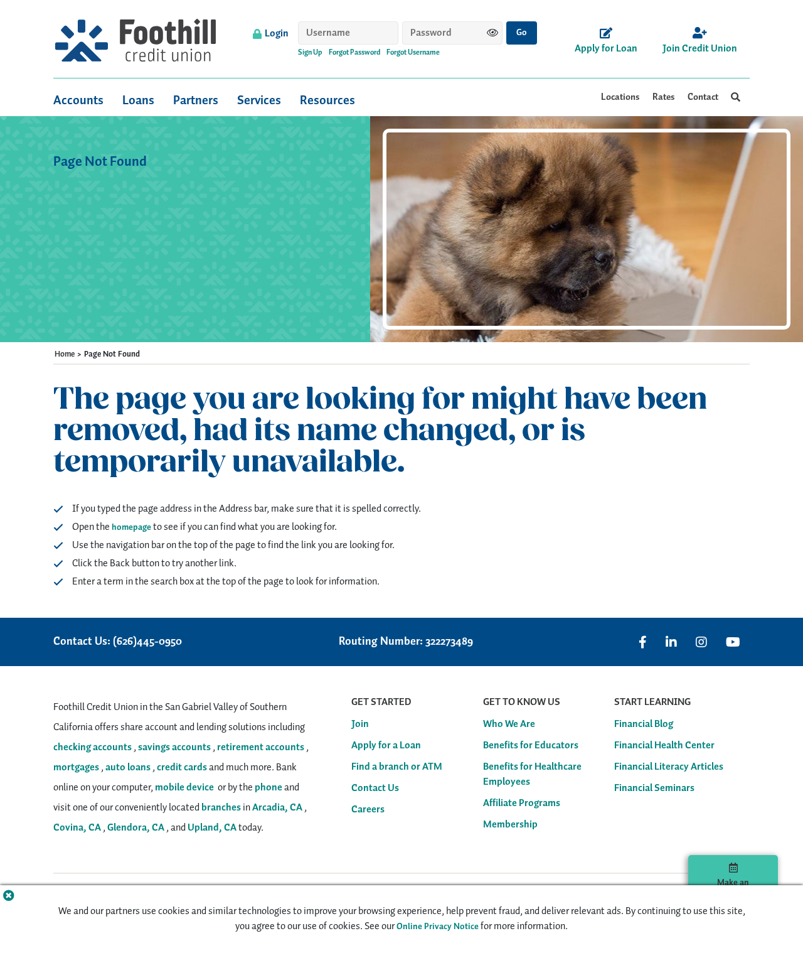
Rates (663, 97)
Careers (368, 809)
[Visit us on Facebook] (643, 642)
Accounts (78, 100)
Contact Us (375, 788)
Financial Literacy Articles (668, 767)
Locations (620, 97)
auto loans (128, 767)
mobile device (184, 787)
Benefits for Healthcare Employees (532, 775)
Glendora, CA (135, 828)
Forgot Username (413, 52)
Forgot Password (354, 52)
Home (65, 354)
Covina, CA (77, 828)
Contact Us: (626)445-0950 (117, 641)
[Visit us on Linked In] (671, 642)
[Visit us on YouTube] (733, 642)
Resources (327, 100)
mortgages (76, 767)
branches (221, 808)
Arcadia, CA (277, 808)
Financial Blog (643, 724)
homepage (131, 527)
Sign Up (310, 52)
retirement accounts (260, 747)
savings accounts (174, 747)
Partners (195, 100)
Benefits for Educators (530, 745)
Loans (138, 100)
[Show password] (492, 33)
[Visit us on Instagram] (701, 642)
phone (268, 787)
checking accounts (92, 747)
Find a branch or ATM (396, 767)
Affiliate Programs (521, 803)
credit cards (182, 767)
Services (259, 100)
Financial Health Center (664, 745)
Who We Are (509, 724)
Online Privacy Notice (437, 927)
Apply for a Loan (386, 745)
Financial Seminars (654, 788)
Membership (510, 824)
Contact (703, 97)
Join (360, 724)
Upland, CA (212, 828)
